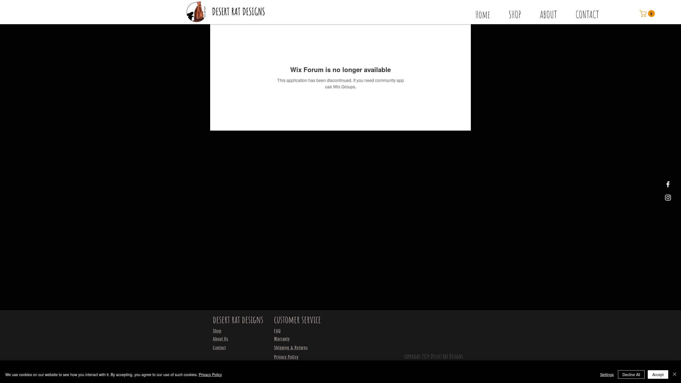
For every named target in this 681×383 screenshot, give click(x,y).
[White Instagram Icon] (668, 198)
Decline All (631, 374)
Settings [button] (607, 374)
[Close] (674, 374)
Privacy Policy (210, 374)
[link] (648, 13)
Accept (658, 374)
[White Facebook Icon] (668, 184)
